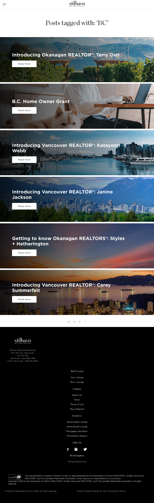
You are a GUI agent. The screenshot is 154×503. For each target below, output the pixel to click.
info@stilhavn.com (77, 461)
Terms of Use (77, 404)
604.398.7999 (28, 358)
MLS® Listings (77, 382)
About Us (77, 395)
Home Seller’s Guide (77, 422)
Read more (24, 64)
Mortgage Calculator (77, 431)
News (77, 400)
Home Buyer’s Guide (77, 426)
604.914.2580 (31, 361)
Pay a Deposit (77, 409)
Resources (77, 416)
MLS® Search (77, 371)
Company (77, 389)
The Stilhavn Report (77, 436)
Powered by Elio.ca (117, 491)
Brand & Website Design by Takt (92, 491)
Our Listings (77, 377)
